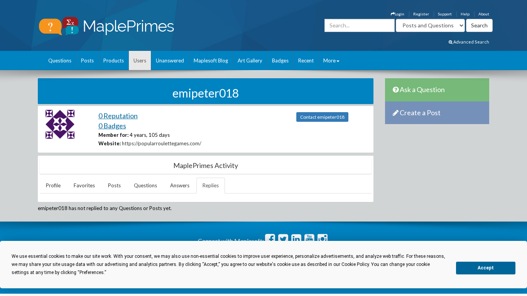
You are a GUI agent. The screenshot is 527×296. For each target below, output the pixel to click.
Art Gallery (250, 60)
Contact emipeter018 (322, 117)
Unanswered (170, 60)
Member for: (113, 135)
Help (465, 14)
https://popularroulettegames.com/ (161, 143)
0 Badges (112, 125)
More (329, 60)
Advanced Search (471, 41)
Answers (179, 185)
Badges (280, 60)
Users (139, 60)
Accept (486, 268)
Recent (306, 60)
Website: (109, 143)
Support (445, 14)
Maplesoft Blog (211, 60)
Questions (59, 60)
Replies (211, 185)
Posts (87, 60)
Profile (53, 185)
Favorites (84, 185)
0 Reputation (118, 115)
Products (113, 60)
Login (399, 14)
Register (421, 14)
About (483, 14)
